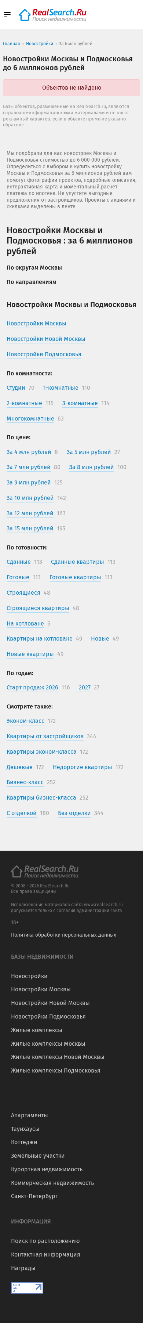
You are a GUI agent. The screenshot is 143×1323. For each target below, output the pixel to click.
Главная (11, 43)
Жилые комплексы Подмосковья (55, 1070)
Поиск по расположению (45, 1240)
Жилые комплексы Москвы (48, 1043)
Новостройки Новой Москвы (50, 1002)
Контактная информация (45, 1254)
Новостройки (29, 976)
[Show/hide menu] (7, 14)
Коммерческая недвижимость (52, 1182)
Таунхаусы (25, 1128)
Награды (23, 1268)
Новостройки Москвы (41, 989)
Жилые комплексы (36, 1030)
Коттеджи (24, 1142)
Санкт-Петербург (34, 1196)
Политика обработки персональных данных (63, 935)
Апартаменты (29, 1115)
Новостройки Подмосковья (48, 1016)
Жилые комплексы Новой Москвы (57, 1056)
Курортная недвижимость (46, 1169)
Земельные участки (38, 1155)
